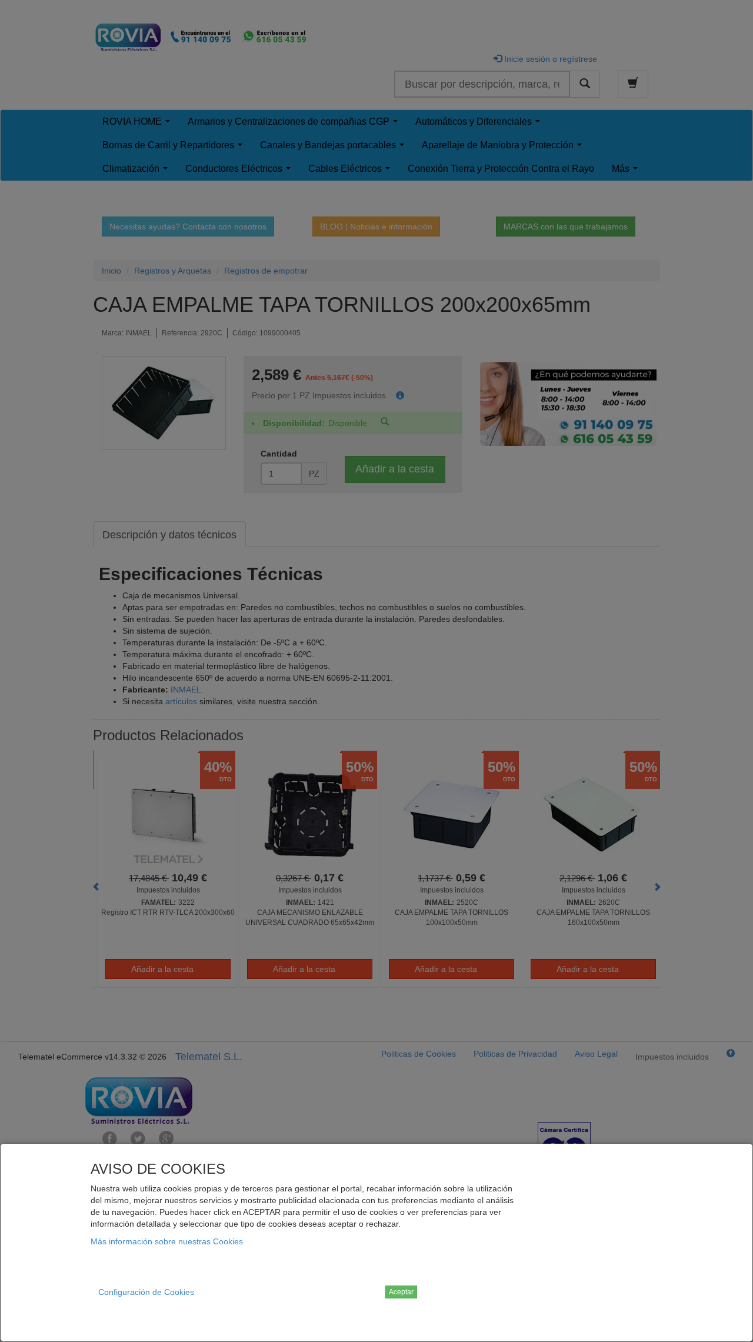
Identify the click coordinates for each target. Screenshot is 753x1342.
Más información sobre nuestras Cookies (167, 1241)
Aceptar (401, 1292)
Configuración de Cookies (146, 1292)
